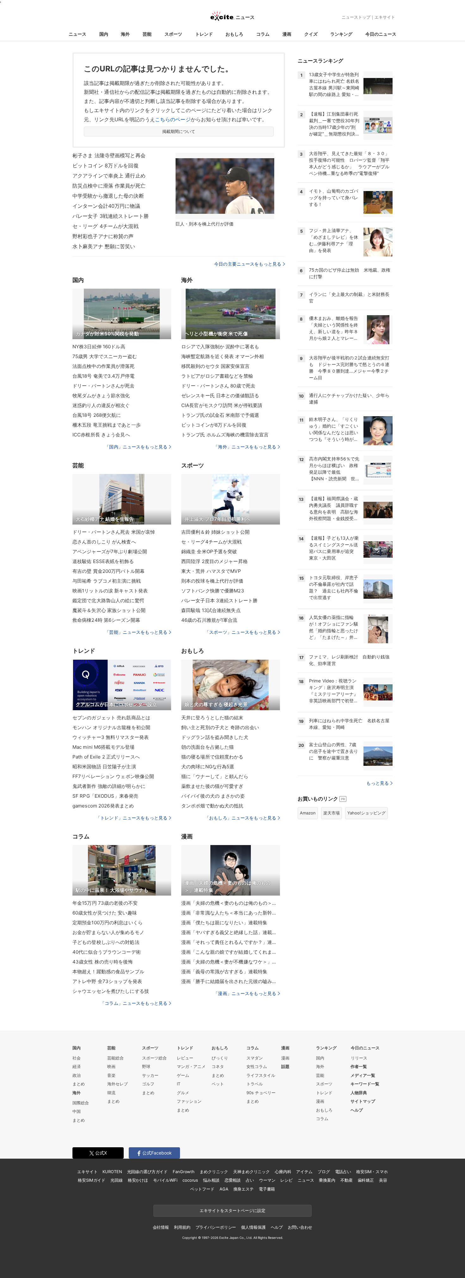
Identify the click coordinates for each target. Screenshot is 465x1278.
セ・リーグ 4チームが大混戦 (105, 226)
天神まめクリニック (251, 1171)
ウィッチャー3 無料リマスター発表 (110, 737)
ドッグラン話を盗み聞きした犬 (214, 737)
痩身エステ (243, 1188)
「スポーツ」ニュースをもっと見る (240, 632)
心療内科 (283, 1171)
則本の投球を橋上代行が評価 (212, 581)
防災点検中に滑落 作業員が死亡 (109, 186)
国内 (103, 34)
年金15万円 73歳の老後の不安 (105, 903)
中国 (76, 1111)
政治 (76, 1075)
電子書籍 (267, 1188)
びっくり (220, 1057)
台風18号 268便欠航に (96, 415)
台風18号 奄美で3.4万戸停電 (103, 376)
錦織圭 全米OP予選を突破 (209, 552)
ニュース (77, 34)
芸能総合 (115, 1057)
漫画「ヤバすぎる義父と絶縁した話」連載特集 (230, 932)
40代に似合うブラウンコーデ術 (106, 952)
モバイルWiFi (165, 1180)
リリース (359, 1057)
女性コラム (256, 1066)
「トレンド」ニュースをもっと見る (131, 817)
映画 (111, 1066)
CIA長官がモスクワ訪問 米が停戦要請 (221, 405)
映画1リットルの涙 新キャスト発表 (110, 591)
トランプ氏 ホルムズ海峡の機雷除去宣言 (225, 435)
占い (250, 1180)
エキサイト (385, 17)
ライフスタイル (260, 1075)
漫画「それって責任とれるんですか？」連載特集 (230, 942)
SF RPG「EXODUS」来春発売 (105, 796)
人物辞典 (358, 1092)
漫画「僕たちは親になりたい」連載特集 (224, 923)
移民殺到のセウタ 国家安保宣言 (215, 366)
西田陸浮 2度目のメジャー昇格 (214, 561)
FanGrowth (184, 1171)
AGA (224, 1188)
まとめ (78, 1083)
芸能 (147, 34)
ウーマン (267, 1180)
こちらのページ (173, 119)
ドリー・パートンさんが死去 (103, 386)
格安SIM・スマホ (372, 1171)
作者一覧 (358, 1066)
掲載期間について (178, 131)
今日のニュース (380, 34)
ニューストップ (356, 17)
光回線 (116, 1180)
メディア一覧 (362, 1075)
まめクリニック (214, 1171)
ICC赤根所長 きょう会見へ (101, 435)
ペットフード (202, 1188)
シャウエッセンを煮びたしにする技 (110, 991)
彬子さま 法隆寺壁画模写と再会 (109, 155)
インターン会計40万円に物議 (106, 206)
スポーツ (173, 34)
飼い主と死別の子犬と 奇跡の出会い (220, 727)
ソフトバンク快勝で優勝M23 (212, 591)
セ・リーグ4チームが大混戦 (211, 542)
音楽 (111, 1075)
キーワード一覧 (364, 1083)
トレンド (204, 34)
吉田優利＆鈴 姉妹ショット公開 (215, 532)
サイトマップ (362, 1101)
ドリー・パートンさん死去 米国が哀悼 (113, 532)
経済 (76, 1066)
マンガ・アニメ (191, 1066)
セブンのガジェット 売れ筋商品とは (111, 718)
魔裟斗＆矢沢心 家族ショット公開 (109, 610)
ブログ (324, 1171)
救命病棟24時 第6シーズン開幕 (106, 620)
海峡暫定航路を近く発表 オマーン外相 (222, 356)
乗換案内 (327, 1180)
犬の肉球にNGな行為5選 (207, 767)
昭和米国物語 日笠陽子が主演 (104, 767)
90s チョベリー (261, 1092)
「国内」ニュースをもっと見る (136, 446)
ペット (218, 1083)
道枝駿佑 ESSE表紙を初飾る (103, 561)
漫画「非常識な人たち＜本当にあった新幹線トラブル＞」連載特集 (230, 913)
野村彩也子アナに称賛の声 (102, 236)
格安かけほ (138, 1180)
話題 (285, 1066)
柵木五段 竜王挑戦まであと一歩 (106, 425)
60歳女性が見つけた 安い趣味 (104, 913)
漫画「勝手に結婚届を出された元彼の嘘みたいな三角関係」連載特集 (230, 981)
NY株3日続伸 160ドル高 (98, 347)
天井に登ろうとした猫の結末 (212, 718)
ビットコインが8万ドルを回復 (213, 425)
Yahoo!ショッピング (366, 812)
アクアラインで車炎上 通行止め (109, 175)
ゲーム (183, 1075)
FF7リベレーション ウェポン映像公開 (113, 776)
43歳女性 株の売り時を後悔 (102, 962)
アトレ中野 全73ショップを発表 (107, 981)
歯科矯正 (366, 1180)
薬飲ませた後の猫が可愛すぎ (212, 786)
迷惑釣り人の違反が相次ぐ (101, 405)
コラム (263, 34)
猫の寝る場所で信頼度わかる (212, 757)
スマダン (254, 1057)
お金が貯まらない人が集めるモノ (108, 932)
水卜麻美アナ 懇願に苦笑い (103, 246)
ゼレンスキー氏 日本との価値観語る (220, 396)
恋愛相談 (233, 1180)
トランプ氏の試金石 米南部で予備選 (220, 415)
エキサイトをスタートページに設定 (232, 1210)
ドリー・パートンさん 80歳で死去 (218, 386)
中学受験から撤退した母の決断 (108, 196)
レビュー (185, 1057)
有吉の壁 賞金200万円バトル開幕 (108, 571)
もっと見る (377, 783)
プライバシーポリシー (215, 1227)
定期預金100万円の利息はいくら (107, 923)
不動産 (346, 1180)
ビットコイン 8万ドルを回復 (105, 165)
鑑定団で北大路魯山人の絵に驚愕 (108, 600)
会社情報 (161, 1227)
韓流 (111, 1092)
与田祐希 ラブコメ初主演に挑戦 (106, 581)
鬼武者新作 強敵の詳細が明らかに (109, 786)
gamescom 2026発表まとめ (103, 806)
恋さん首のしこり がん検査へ (104, 542)
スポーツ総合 (154, 1057)
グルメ (183, 1092)
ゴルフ (148, 1083)
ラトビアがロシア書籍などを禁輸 (217, 376)
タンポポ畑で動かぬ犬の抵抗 (212, 806)
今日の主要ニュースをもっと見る (247, 264)
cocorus (190, 1180)
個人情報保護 (253, 1227)
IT (178, 1083)
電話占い (343, 1171)
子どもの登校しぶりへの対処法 (106, 942)
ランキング (341, 34)
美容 (383, 1180)
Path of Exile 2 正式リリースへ (106, 757)
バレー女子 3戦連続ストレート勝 (110, 216)
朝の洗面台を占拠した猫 (207, 747)
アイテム (304, 1171)
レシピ (286, 1180)
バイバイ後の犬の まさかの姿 (213, 796)
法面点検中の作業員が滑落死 (103, 366)
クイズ (311, 34)
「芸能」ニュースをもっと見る (136, 632)
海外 (125, 34)
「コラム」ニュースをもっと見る (133, 1003)
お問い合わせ (300, 1227)
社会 (76, 1057)
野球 (146, 1066)
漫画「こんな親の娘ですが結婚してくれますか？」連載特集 (230, 952)
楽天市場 (331, 812)
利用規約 (182, 1227)
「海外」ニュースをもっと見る (245, 446)
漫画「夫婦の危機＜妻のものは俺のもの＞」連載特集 (230, 903)
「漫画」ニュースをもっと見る (245, 993)
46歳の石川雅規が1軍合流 (209, 620)
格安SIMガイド (91, 1180)
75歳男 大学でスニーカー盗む (104, 356)
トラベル (254, 1083)
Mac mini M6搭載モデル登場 (103, 747)
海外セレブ (117, 1083)
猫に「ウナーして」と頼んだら (214, 776)
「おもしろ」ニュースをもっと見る (240, 817)
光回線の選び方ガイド (147, 1171)
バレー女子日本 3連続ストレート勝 (219, 600)
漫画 (286, 34)
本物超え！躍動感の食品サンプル (108, 972)
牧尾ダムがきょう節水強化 (101, 396)
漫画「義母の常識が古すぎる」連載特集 (224, 972)
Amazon (308, 812)
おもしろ (234, 34)
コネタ (218, 1066)
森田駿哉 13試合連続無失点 (211, 610)
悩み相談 (211, 1180)
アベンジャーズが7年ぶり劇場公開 (109, 552)
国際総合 (80, 1102)
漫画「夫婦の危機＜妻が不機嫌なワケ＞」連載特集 (230, 962)
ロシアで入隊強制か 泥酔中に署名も (220, 347)
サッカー (150, 1075)
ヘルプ (356, 1110)
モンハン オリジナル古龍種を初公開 (111, 727)
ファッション (189, 1101)
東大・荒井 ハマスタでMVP (211, 571)
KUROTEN (112, 1171)
